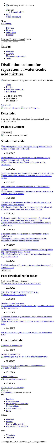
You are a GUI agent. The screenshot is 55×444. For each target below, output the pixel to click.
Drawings (10, 28)
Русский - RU (17, 12)
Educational (11, 92)
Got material (6, 105)
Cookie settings (12, 406)
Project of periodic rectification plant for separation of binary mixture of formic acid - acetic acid (25, 158)
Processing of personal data (17, 404)
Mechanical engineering (15, 56)
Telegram (10, 437)
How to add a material (15, 424)
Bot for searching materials (17, 426)
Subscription (11, 32)
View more (6, 270)
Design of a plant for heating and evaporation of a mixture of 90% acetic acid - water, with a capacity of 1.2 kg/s (25, 219)
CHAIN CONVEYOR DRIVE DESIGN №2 (19, 292)
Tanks (8, 58)
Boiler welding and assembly (12, 388)
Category (10, 54)
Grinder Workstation (9, 376)
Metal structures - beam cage (12, 303)
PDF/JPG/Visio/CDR (15, 89)
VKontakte (10, 435)
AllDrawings (6, 23)
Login (8, 14)
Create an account (13, 17)
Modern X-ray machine (10, 354)
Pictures (9, 30)
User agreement (12, 401)
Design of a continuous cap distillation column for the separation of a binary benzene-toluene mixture (27, 250)
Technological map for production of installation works (23, 365)
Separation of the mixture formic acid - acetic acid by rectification (27, 173)
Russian (9, 87)
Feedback (10, 35)
